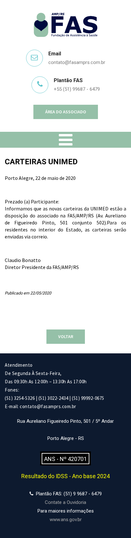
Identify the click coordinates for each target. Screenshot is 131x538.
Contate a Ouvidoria (65, 502)
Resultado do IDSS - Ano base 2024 (65, 476)
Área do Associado (65, 112)
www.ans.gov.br (66, 519)
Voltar (65, 336)
